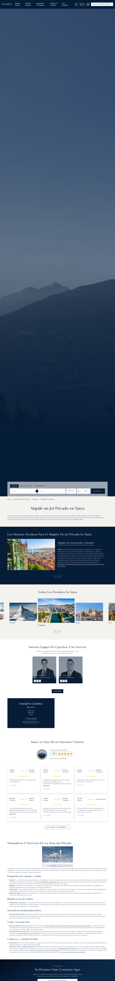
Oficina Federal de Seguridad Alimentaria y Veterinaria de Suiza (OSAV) (67, 925)
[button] (82, 4)
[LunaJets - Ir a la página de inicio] (7, 4)
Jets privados (65, 4)
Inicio (9, 499)
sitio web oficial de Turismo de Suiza (73, 952)
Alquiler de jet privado (40, 4)
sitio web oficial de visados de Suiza (47, 882)
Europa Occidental (47, 499)
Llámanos (57, 691)
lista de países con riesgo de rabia (28, 933)
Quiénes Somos (17, 4)
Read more (46, 785)
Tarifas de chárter (53, 4)
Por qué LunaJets (28, 4)
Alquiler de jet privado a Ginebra (76, 543)
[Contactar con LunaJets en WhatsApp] (88, 4)
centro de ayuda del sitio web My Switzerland (44, 950)
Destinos (35, 499)
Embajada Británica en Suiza (68, 948)
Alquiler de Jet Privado (22, 499)
